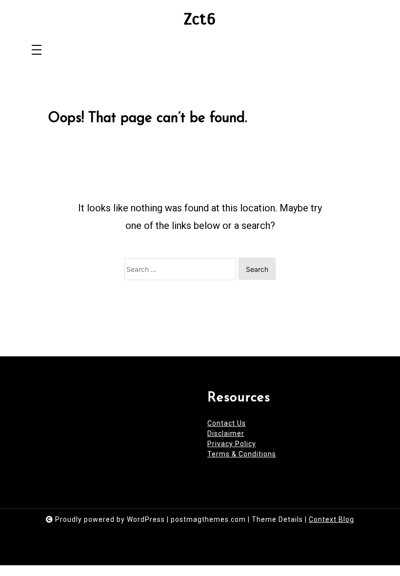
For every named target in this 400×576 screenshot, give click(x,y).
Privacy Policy (231, 444)
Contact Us (226, 423)
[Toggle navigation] (36, 50)
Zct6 (200, 19)
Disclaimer (225, 433)
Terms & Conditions (241, 454)
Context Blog (331, 519)
